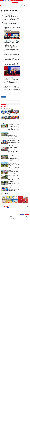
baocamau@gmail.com (14, 218)
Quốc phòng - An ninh (15, 5)
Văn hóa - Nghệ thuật (21, 5)
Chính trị (3, 5)
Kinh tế (5, 5)
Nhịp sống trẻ (28, 5)
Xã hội (6, 5)
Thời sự (2, 5)
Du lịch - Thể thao (25, 5)
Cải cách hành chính (9, 5)
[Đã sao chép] (2, 20)
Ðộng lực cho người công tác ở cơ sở (8, 22)
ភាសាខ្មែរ (1, 0)
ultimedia (10, 0)
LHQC (15, 0)
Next (28, 198)
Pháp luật (18, 5)
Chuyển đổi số (12, 5)
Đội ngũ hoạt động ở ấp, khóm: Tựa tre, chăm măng (10, 23)
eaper (13, 0)
